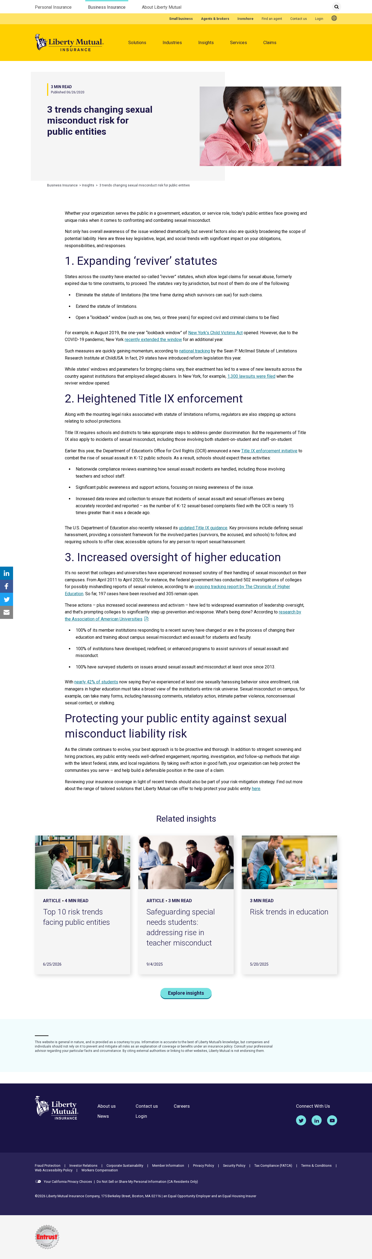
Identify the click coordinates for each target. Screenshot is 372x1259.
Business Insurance (107, 7)
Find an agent (272, 19)
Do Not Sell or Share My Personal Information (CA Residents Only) (147, 1182)
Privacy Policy (203, 1165)
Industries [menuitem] (172, 42)
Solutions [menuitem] (137, 42)
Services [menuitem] (238, 42)
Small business (181, 19)
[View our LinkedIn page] (317, 1120)
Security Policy (234, 1165)
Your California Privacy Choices (67, 1182)
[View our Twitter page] (301, 1120)
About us (106, 1106)
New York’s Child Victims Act (215, 332)
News (103, 1116)
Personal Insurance (53, 7)
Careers (182, 1106)
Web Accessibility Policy (53, 1170)
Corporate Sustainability (124, 1165)
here (256, 788)
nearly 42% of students (96, 681)
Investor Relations (83, 1165)
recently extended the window (153, 339)
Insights (206, 42)
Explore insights (186, 993)
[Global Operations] (334, 18)
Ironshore (245, 19)
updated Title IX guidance (203, 527)
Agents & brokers (215, 19)
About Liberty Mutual (161, 7)
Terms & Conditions (316, 1165)
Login (319, 19)
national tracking (194, 351)
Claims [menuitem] (269, 42)
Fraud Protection (47, 1165)
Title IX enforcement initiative (269, 450)
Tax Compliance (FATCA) (273, 1165)
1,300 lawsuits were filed (251, 376)
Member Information (168, 1165)
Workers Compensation (99, 1170)
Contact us (298, 19)
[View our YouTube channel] (332, 1120)
